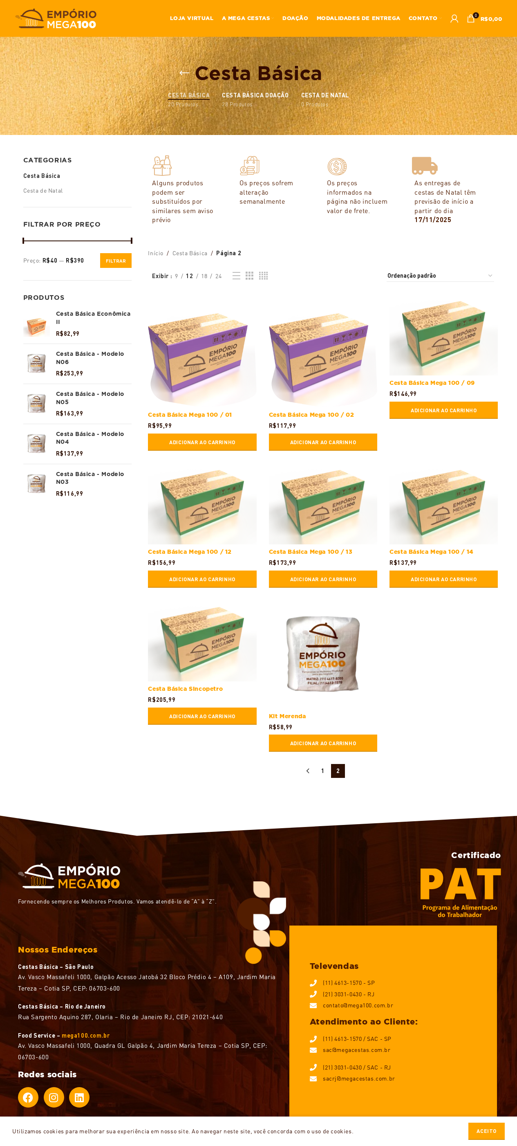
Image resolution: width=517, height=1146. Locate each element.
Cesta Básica (41, 175)
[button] (202, 442)
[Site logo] (56, 17)
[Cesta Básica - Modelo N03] (36, 484)
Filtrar (116, 260)
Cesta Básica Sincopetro (185, 688)
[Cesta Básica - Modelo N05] (36, 404)
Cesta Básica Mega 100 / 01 (190, 414)
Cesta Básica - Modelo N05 (90, 398)
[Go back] (184, 73)
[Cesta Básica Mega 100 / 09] (443, 334)
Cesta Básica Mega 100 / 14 (431, 551)
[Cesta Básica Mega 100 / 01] (202, 350)
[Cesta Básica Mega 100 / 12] (202, 503)
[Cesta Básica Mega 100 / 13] (323, 503)
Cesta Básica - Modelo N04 (90, 438)
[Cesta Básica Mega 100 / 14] (443, 503)
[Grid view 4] (263, 276)
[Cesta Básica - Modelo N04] (36, 444)
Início (155, 252)
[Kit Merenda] (323, 654)
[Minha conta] (454, 18)
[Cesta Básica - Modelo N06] (36, 364)
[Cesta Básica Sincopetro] (202, 640)
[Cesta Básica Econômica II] (36, 323)
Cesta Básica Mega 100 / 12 (190, 551)
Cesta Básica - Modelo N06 (90, 358)
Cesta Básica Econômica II (93, 317)
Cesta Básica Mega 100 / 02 (311, 414)
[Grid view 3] (250, 276)
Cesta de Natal (43, 190)
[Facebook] (28, 1097)
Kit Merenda (287, 716)
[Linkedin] (79, 1097)
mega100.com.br (86, 1035)
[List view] (237, 276)
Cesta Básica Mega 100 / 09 (432, 383)
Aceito (487, 1131)
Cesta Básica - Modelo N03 (90, 478)
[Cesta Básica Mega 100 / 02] (323, 350)
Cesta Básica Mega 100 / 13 (311, 551)
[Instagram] (54, 1097)
